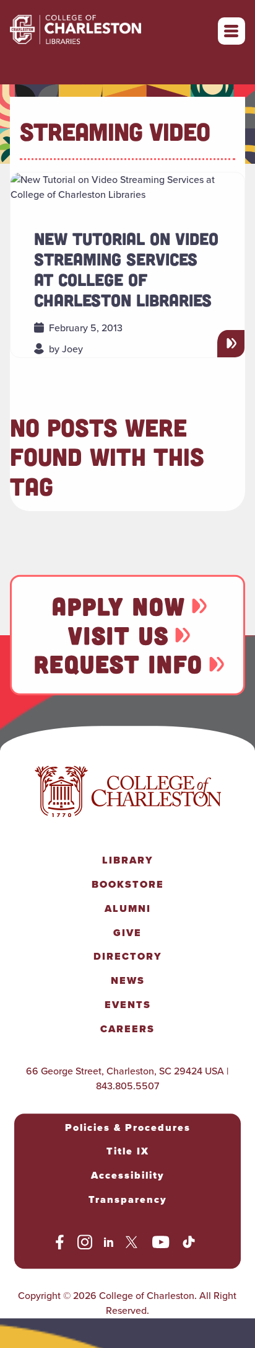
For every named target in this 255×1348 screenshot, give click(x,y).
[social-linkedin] (109, 1243)
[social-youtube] (161, 1243)
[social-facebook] (60, 1243)
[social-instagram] (84, 1243)
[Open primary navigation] (231, 31)
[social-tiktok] (188, 1243)
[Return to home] (103, 31)
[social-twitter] (133, 1243)
